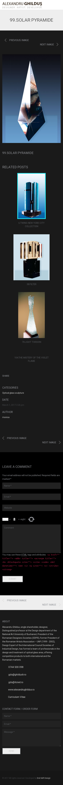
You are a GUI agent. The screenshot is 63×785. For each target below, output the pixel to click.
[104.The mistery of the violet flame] (31, 352)
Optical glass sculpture (13, 393)
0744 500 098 (15, 667)
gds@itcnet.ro (15, 682)
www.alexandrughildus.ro (21, 689)
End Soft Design (43, 778)
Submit (13, 579)
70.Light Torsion (31, 342)
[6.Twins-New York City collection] (31, 196)
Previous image (19, 40)
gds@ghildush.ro (17, 674)
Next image (47, 44)
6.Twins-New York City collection (31, 225)
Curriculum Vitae (16, 697)
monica (5, 417)
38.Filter (31, 284)
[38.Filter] (31, 257)
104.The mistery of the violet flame (31, 359)
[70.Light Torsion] (31, 315)
